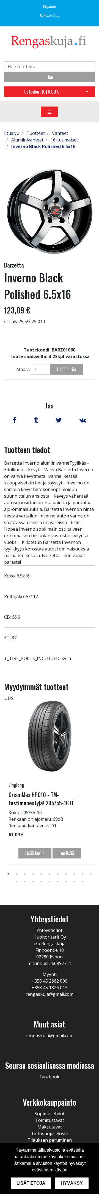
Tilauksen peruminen (50, 1140)
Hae (49, 77)
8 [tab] (66, 874)
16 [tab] (49, 881)
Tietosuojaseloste (49, 1133)
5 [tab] (41, 874)
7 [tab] (58, 874)
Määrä (23, 369)
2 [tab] (16, 874)
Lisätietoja (30, 1183)
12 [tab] (16, 881)
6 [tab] (49, 874)
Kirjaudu (49, 6)
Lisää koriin (66, 369)
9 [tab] (74, 874)
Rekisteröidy (49, 15)
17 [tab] (58, 881)
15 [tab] (41, 881)
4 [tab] (33, 874)
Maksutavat (49, 1127)
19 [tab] (74, 881)
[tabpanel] (49, 780)
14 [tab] (33, 881)
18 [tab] (66, 881)
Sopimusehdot (50, 1114)
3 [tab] (25, 874)
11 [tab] (91, 874)
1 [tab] (8, 874)
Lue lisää (66, 853)
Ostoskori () (41, 91)
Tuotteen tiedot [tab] (27, 449)
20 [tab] (82, 881)
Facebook (49, 1077)
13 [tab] (25, 881)
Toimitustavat (49, 1120)
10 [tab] (82, 874)
